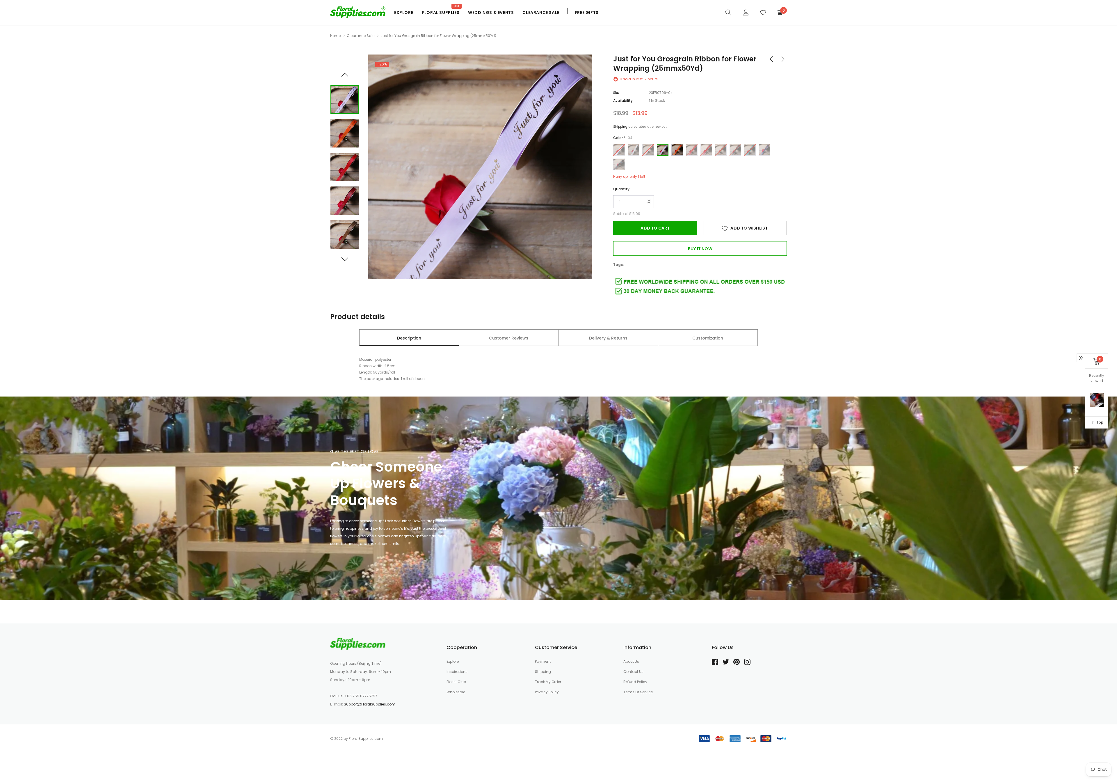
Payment (543, 661)
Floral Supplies (440, 12)
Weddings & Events (491, 12)
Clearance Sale (540, 12)
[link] (728, 12)
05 (677, 150)
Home (335, 35)
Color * (622, 137)
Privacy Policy (547, 691)
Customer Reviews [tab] (508, 338)
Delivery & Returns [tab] (608, 338)
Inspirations (457, 671)
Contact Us (633, 671)
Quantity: (621, 188)
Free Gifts (587, 12)
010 (750, 150)
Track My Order (548, 681)
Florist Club (456, 681)
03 (648, 150)
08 (721, 150)
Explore (403, 12)
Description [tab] (409, 338)
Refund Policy (635, 681)
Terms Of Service (638, 691)
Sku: (616, 92)
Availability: (623, 100)
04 (662, 150)
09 (735, 150)
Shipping (620, 126)
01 (619, 150)
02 (633, 150)
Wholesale (456, 691)
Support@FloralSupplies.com (369, 704)
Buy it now (700, 249)
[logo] (357, 12)
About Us (631, 661)
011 (764, 150)
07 (706, 150)
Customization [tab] (707, 338)
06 (692, 150)
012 (619, 164)
